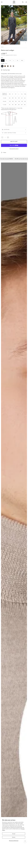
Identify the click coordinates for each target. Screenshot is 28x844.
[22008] (13, 66)
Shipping (7, 55)
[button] (22, 2)
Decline (13, 837)
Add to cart (14, 141)
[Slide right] (25, 43)
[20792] (5, 66)
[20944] (8, 66)
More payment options (14, 148)
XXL (22, 60)
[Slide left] (22, 43)
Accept (13, 833)
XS (2, 60)
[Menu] (2, 2)
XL (17, 60)
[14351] (2, 66)
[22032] (10, 66)
